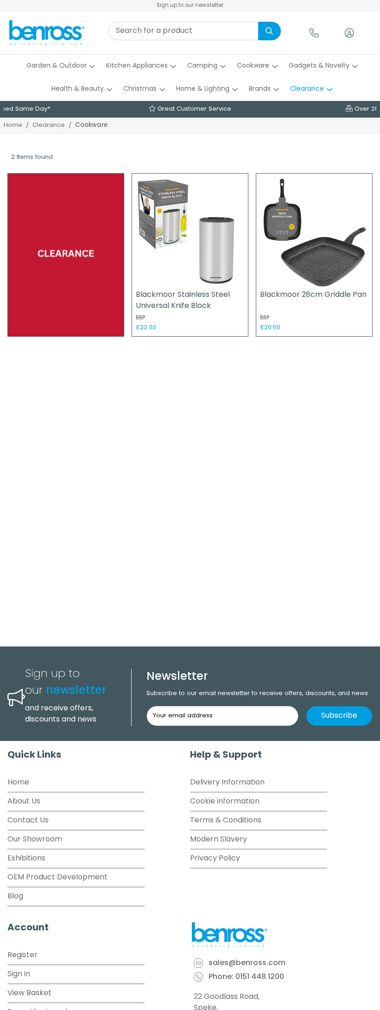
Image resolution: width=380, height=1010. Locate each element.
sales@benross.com (247, 963)
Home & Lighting (202, 89)
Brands (260, 89)
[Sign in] (349, 33)
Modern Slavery (218, 839)
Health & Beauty (77, 89)
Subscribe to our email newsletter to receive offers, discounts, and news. (257, 693)
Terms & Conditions (225, 820)
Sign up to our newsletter (190, 5)
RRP (141, 318)
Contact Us (28, 820)
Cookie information (225, 801)
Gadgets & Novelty (319, 66)
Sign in (18, 974)
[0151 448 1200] (314, 33)
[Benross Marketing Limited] (281, 935)
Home (13, 125)
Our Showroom (34, 839)
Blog (15, 896)
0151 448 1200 (259, 977)
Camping (202, 66)
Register (22, 955)
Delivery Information (227, 782)
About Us (23, 801)
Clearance (307, 89)
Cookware (253, 66)
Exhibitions (26, 858)
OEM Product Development (57, 877)
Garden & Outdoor (56, 66)
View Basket (29, 993)
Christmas (140, 89)
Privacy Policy (215, 858)
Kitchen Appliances (137, 66)
